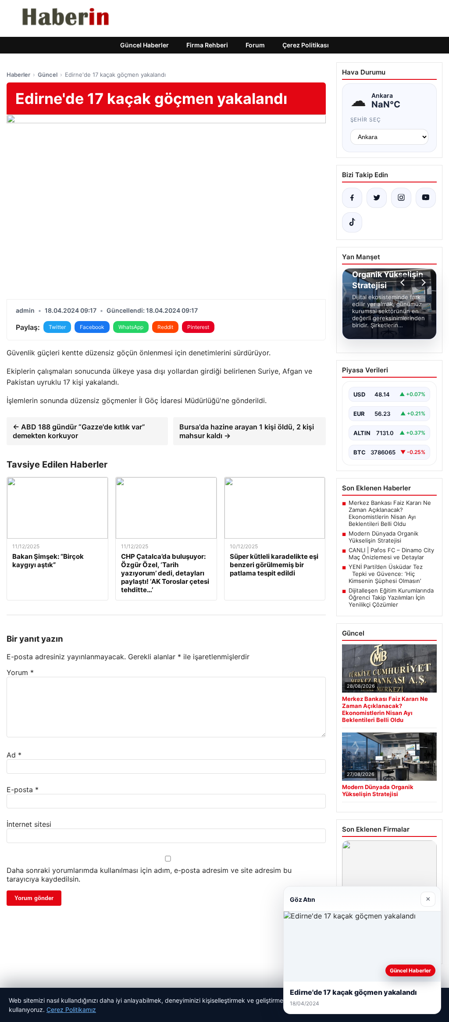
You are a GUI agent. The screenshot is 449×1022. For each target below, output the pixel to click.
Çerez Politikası (305, 45)
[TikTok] (352, 222)
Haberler (18, 74)
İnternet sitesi (29, 824)
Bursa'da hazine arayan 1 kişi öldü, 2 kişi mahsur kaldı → (246, 431)
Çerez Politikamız (71, 1009)
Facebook (92, 327)
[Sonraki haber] (422, 282)
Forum (255, 45)
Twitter (57, 327)
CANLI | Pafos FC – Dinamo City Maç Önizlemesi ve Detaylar (391, 554)
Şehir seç (365, 119)
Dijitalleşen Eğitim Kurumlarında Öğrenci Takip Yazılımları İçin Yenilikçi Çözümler (391, 597)
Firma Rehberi (207, 45)
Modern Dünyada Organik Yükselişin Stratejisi (383, 537)
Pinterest (198, 327)
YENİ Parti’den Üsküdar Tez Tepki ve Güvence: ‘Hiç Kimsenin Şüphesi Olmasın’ (386, 573)
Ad (14, 754)
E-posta (23, 789)
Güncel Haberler (144, 45)
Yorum (20, 672)
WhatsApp (130, 327)
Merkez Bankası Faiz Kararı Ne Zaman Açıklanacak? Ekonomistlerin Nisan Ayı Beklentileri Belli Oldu (390, 513)
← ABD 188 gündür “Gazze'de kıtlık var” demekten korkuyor (79, 431)
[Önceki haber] (403, 282)
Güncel (47, 74)
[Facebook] (352, 198)
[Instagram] (401, 198)
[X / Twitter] (377, 198)
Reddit (165, 327)
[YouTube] (426, 198)
